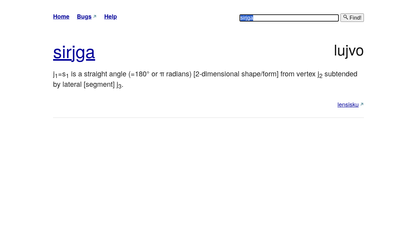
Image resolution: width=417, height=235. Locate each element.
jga (83, 50)
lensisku (348, 104)
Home (61, 16)
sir (62, 50)
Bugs (84, 16)
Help (110, 16)
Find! (354, 18)
